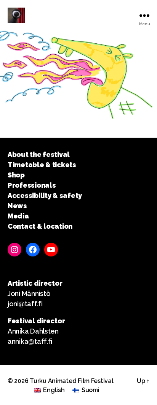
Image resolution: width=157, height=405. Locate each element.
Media (18, 216)
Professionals (32, 185)
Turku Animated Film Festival (71, 380)
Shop (16, 175)
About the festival (39, 154)
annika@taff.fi (30, 341)
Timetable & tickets (42, 165)
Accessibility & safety (45, 195)
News (17, 206)
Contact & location (40, 226)
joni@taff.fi (25, 304)
